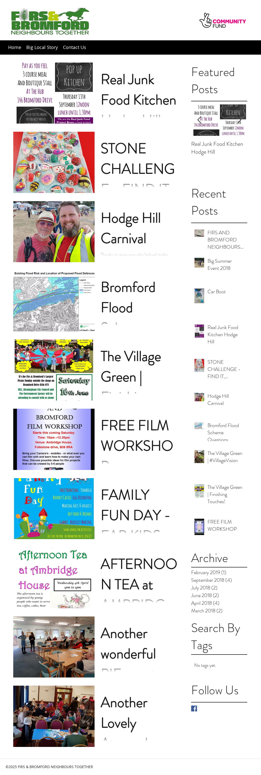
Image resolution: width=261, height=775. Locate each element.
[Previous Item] (199, 120)
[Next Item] (239, 120)
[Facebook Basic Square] (194, 708)
